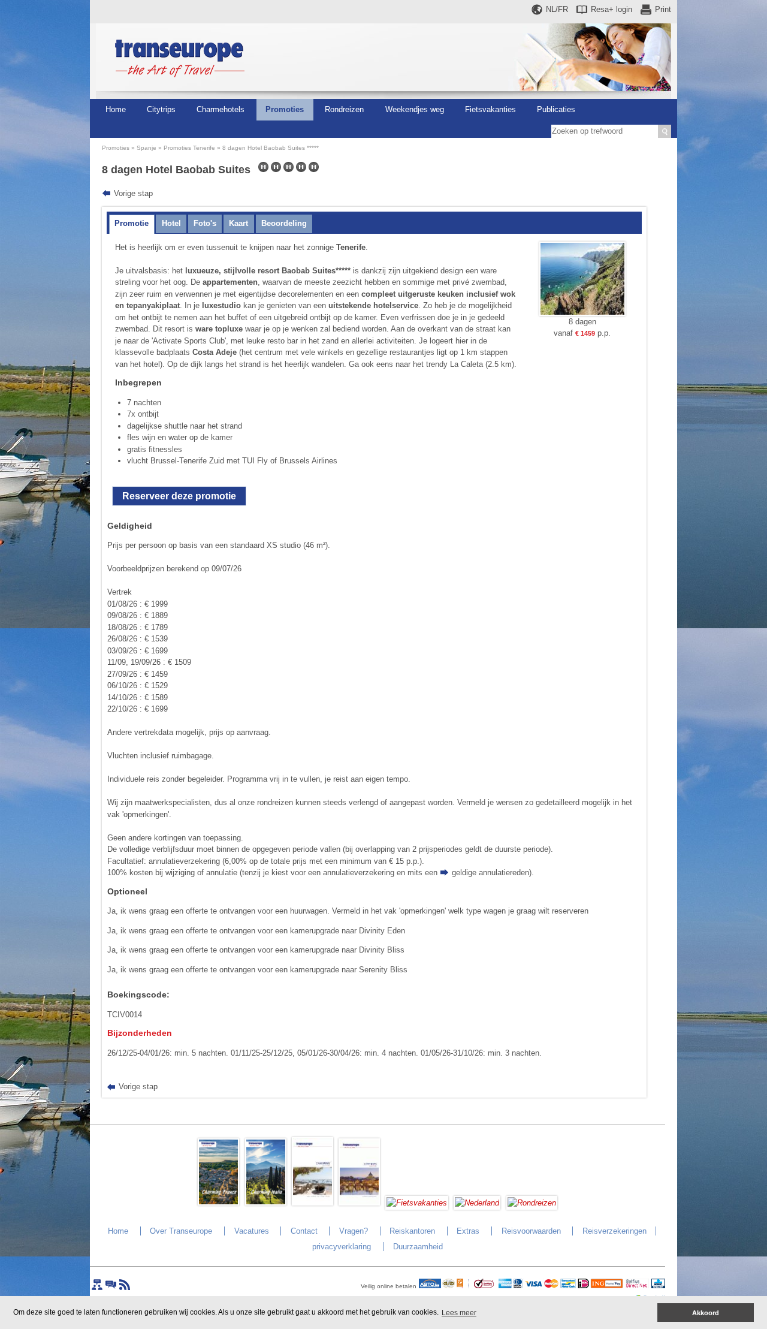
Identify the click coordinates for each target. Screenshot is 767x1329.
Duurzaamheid (418, 1246)
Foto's (205, 223)
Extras (468, 1230)
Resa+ (611, 9)
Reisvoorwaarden (531, 1230)
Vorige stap (133, 193)
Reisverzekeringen (614, 1230)
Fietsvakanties (490, 109)
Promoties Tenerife (189, 147)
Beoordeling (284, 223)
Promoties (284, 109)
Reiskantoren (412, 1230)
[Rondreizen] (531, 1202)
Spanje (146, 147)
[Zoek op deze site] (664, 131)
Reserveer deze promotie (179, 496)
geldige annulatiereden (490, 872)
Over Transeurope (181, 1230)
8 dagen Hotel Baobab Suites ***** (270, 147)
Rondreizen (344, 109)
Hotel (171, 223)
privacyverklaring (341, 1246)
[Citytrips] (359, 1202)
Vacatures (251, 1230)
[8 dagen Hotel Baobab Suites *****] (582, 313)
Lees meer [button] (459, 1313)
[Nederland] (477, 1202)
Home (115, 109)
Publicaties (556, 109)
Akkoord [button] (705, 1312)
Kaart (238, 223)
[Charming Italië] (265, 1202)
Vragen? (353, 1230)
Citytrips (161, 109)
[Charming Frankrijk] (218, 1202)
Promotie (131, 223)
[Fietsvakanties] (416, 1202)
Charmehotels (220, 109)
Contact (304, 1230)
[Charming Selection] (312, 1202)
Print (663, 9)
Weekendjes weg (414, 109)
